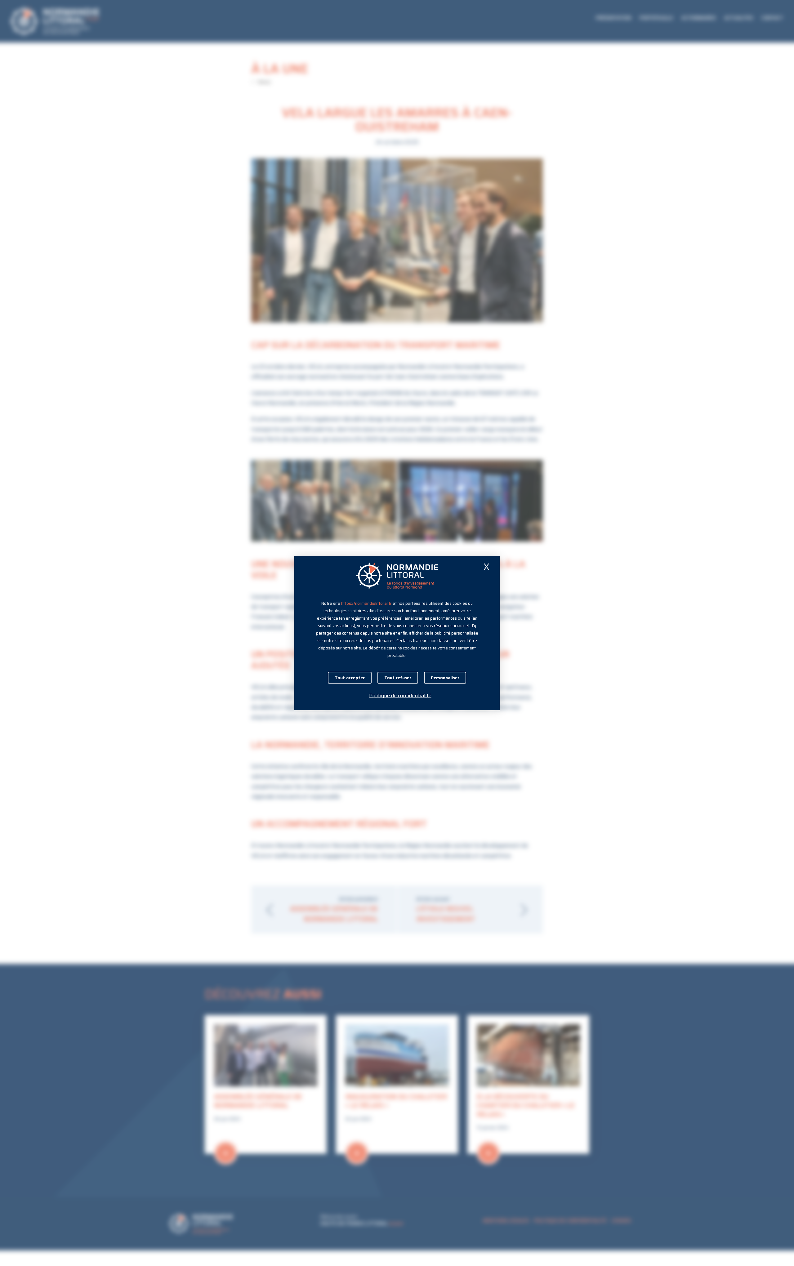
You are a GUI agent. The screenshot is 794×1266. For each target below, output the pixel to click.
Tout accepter (350, 677)
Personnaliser (445, 677)
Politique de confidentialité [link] (400, 695)
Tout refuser (397, 677)
